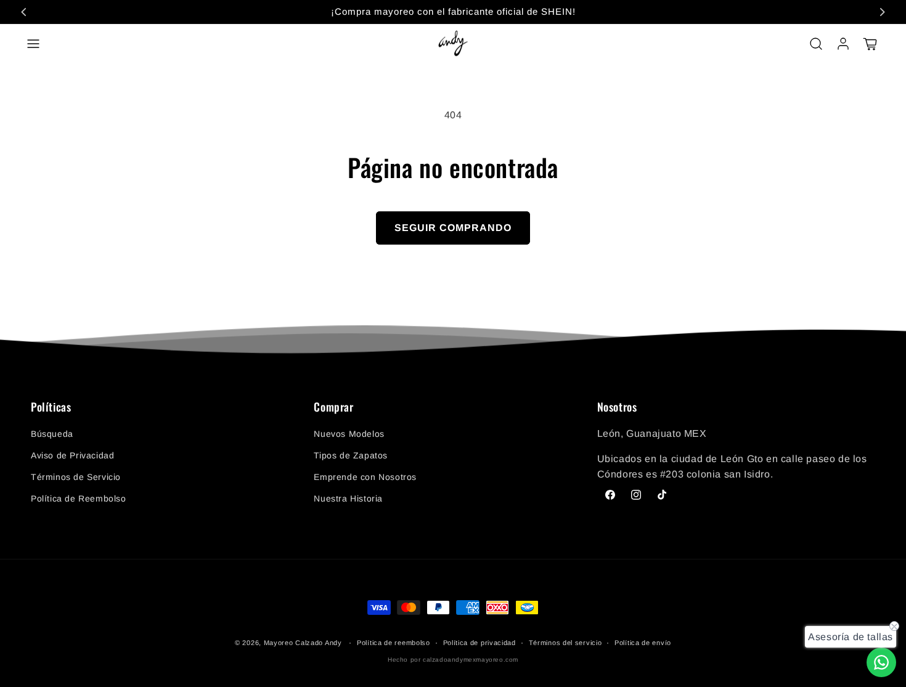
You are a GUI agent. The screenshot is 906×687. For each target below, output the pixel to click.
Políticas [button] (51, 407)
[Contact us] (881, 662)
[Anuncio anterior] (24, 11)
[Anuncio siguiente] (882, 11)
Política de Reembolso (78, 498)
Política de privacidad (479, 642)
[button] (33, 43)
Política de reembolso (393, 642)
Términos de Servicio (76, 477)
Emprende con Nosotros (365, 477)
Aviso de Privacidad (72, 455)
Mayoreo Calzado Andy (303, 642)
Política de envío (642, 642)
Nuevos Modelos (349, 434)
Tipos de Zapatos (351, 455)
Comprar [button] (333, 407)
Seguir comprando (453, 227)
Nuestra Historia (348, 498)
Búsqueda (52, 434)
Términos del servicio (565, 642)
